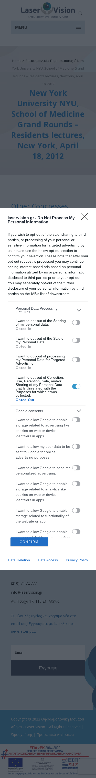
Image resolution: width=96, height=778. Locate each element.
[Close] (86, 218)
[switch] (76, 322)
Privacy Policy (77, 560)
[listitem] (48, 310)
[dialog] (48, 389)
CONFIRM (29, 542)
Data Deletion (19, 560)
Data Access (48, 560)
